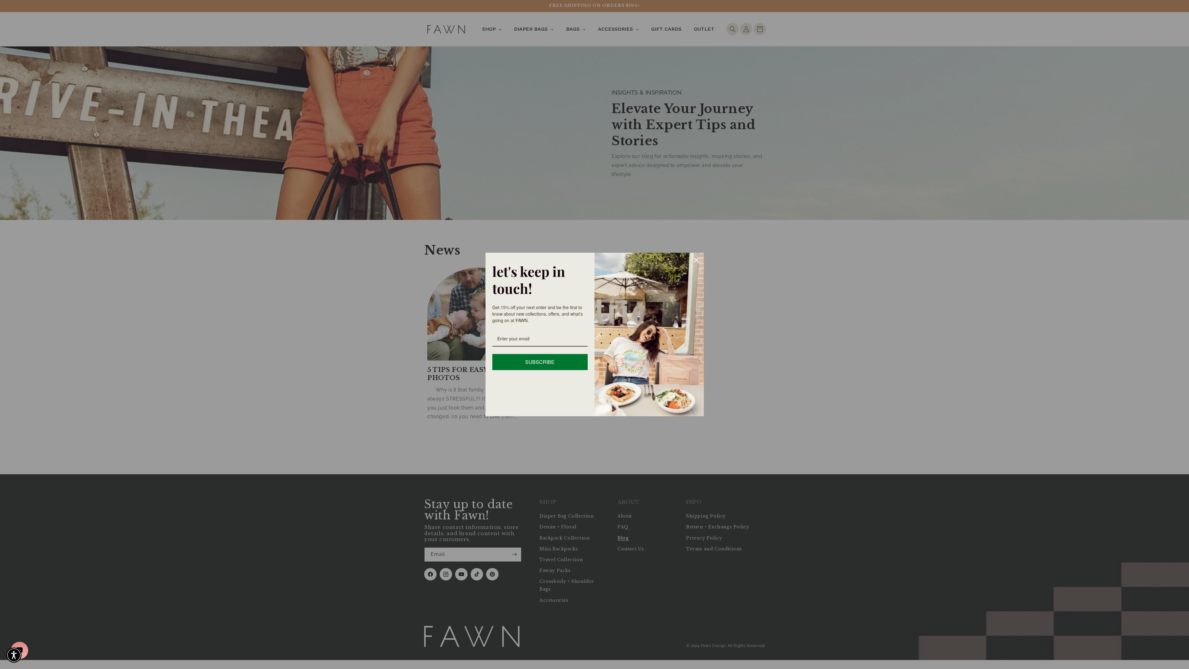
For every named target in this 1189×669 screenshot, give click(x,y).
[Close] (696, 260)
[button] (14, 655)
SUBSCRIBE (540, 361)
